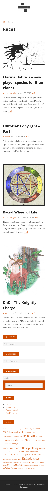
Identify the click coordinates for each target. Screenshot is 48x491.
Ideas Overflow (37, 444)
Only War (13, 454)
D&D (26, 436)
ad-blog (30, 429)
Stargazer (23, 487)
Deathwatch (11, 440)
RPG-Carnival (38, 455)
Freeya (15, 443)
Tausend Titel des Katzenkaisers (20, 462)
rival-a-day (19, 454)
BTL (34, 432)
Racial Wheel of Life (20, 212)
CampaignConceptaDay (8, 436)
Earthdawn (31, 440)
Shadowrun (16, 459)
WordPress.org (11, 413)
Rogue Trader (28, 454)
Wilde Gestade (11, 468)
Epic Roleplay (40, 440)
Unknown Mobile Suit (16, 465)
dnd (17, 440)
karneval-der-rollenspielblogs (21, 448)
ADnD (5, 432)
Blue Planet (28, 432)
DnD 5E (24, 440)
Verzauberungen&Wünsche (31, 465)
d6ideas (20, 484)
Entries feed (10, 407)
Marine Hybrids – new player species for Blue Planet (23, 82)
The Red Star (34, 462)
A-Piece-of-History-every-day (13, 429)
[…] (10, 110)
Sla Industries (30, 458)
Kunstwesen (12, 452)
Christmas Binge (18, 436)
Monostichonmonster (29, 451)
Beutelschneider (17, 432)
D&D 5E (33, 436)
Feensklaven (7, 444)
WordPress (37, 484)
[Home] (4, 22)
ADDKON (36, 428)
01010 (4, 429)
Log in (8, 404)
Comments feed (11, 410)
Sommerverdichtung (7, 462)
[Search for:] (24, 385)
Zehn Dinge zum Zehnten (26, 468)
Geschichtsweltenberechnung (25, 444)
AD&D (24, 428)
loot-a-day (18, 452)
